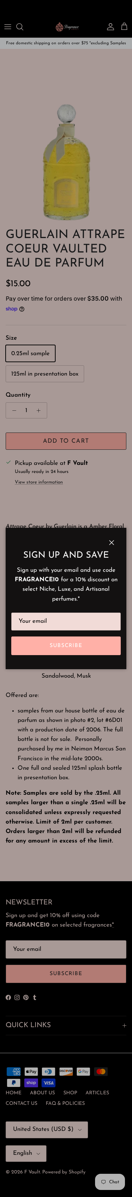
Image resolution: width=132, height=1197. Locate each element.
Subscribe (66, 645)
